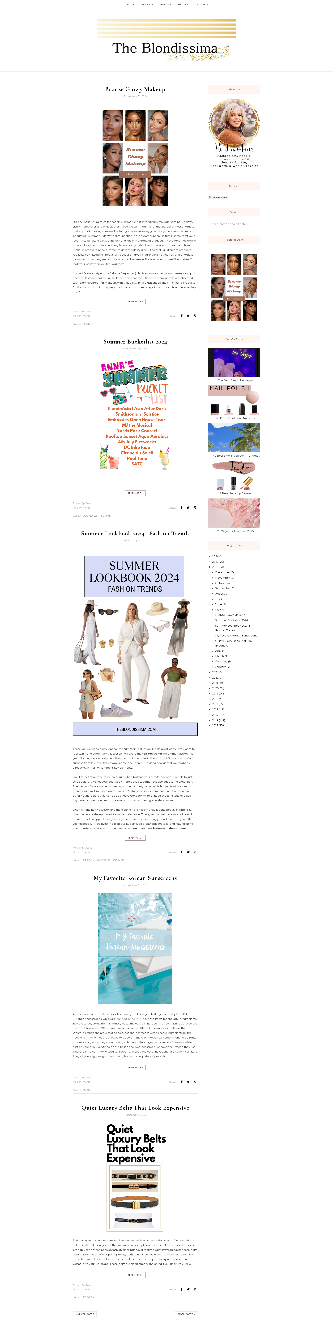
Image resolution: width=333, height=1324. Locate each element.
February (221, 661)
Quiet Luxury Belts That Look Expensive (135, 1107)
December (222, 572)
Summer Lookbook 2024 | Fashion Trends (135, 533)
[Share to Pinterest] (195, 316)
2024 (215, 567)
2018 (215, 699)
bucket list (91, 515)
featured (103, 860)
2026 (215, 556)
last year (96, 763)
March (219, 656)
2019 (215, 693)
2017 (215, 704)
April (218, 651)
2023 (215, 672)
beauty (88, 324)
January (220, 666)
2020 (215, 688)
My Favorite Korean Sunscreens (135, 878)
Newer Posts (86, 1314)
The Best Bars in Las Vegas (235, 380)
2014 (215, 720)
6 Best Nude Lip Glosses (235, 493)
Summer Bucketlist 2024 (135, 341)
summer (106, 515)
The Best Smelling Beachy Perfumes (235, 455)
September (223, 588)
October (221, 583)
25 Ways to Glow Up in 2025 (235, 531)
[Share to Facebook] (181, 316)
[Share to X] (188, 316)
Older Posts (185, 1314)
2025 (215, 561)
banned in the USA (129, 1018)
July (217, 599)
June (218, 604)
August (220, 593)
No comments (81, 315)
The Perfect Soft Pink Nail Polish (235, 418)
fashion (88, 860)
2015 (215, 714)
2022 (215, 677)
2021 (215, 682)
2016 (215, 709)
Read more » (135, 301)
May (218, 609)
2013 (215, 725)
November (222, 577)
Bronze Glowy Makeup (135, 89)
